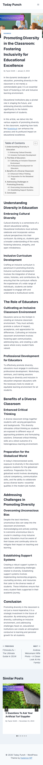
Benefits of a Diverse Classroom (20, 171)
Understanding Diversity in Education (17, 148)
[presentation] (21, 696)
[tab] (17, 735)
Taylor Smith (10, 71)
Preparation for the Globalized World (22, 178)
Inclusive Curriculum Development (23, 155)
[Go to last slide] (6, 709)
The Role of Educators (16, 158)
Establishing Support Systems (22, 190)
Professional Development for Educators (22, 167)
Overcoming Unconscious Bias (22, 187)
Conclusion (11, 193)
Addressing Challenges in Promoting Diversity (17, 183)
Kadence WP (26, 758)
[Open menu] (38, 4)
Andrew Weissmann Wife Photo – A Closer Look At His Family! (32, 654)
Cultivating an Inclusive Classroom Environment (23, 162)
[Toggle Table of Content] (34, 143)
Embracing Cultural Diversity (20, 152)
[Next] (36, 709)
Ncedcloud (12, 128)
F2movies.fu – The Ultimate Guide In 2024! (9, 651)
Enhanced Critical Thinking (21, 174)
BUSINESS (7, 33)
